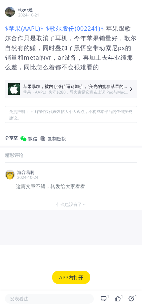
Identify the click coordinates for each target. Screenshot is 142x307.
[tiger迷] (10, 12)
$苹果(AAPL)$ (24, 28)
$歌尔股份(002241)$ (75, 28)
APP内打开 (71, 277)
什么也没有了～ (71, 204)
